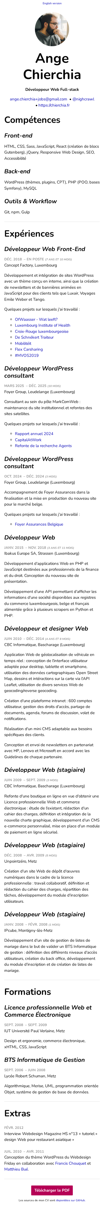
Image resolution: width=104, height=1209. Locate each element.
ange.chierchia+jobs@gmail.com (38, 99)
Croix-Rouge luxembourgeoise (42, 331)
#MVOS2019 (27, 355)
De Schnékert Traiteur (34, 337)
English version (52, 3)
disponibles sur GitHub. (70, 1200)
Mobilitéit (23, 343)
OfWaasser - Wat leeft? (36, 319)
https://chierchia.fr (54, 105)
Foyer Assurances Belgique (39, 524)
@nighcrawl (83, 99)
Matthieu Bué (16, 1169)
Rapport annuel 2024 (34, 433)
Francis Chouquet (70, 1163)
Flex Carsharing (29, 349)
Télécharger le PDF (52, 1190)
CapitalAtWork (28, 440)
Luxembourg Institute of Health (42, 325)
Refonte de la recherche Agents (43, 445)
